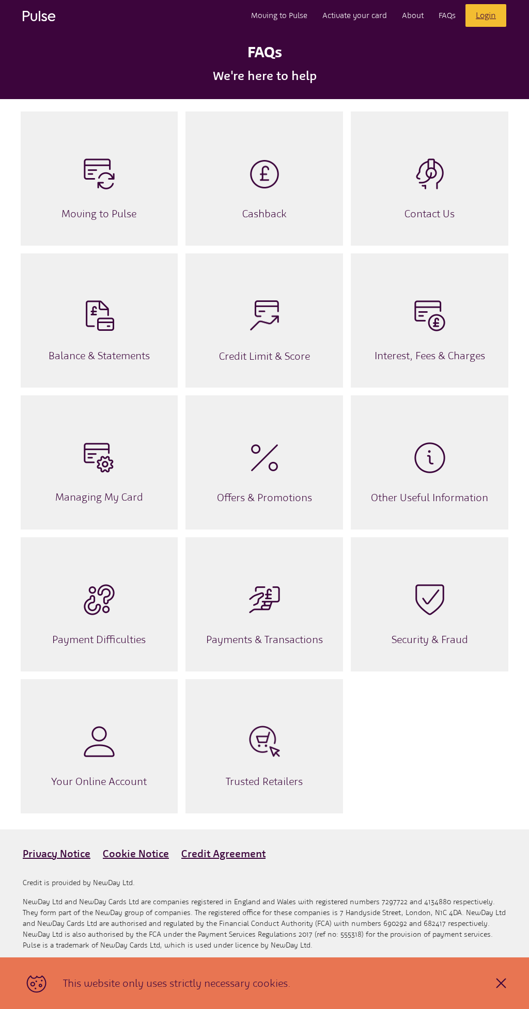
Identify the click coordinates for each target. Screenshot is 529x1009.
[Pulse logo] (39, 15)
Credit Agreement (223, 853)
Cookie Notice (136, 853)
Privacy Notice (56, 853)
